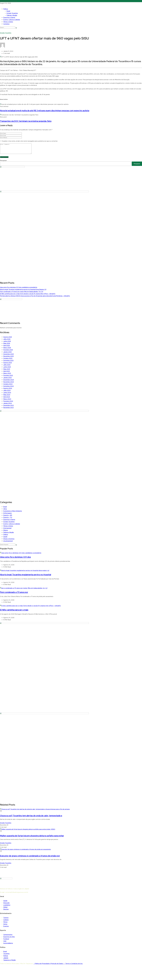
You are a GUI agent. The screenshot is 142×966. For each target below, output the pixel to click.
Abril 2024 (6, 397)
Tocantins (6, 953)
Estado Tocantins (12, 13)
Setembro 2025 (8, 360)
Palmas (5, 956)
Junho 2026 (7, 341)
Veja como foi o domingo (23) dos (15, 557)
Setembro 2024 (8, 386)
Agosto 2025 (7, 362)
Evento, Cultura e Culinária (11, 19)
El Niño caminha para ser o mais (14, 610)
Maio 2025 (6, 369)
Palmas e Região (12, 15)
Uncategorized (8, 541)
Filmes (5, 922)
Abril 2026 (6, 345)
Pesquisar (3, 160)
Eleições (6, 909)
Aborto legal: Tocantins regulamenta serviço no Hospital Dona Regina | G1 (23, 289)
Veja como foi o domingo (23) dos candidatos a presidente (18, 287)
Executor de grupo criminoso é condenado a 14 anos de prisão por (30, 855)
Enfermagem (7, 513)
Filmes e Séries (8, 22)
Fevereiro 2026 (8, 350)
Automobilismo (8, 943)
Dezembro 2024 (8, 380)
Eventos (6, 926)
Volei (4, 941)
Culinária (5, 920)
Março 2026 (7, 347)
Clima (5, 509)
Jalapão (5, 958)
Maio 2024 (6, 395)
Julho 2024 (7, 390)
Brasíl (8, 11)
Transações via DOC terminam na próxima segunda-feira (25, 121)
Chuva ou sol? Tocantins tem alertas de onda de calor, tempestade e (31, 815)
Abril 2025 (6, 371)
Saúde (5, 537)
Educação (6, 903)
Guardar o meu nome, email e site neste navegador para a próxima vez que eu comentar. (30, 141)
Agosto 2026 (7, 337)
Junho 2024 (7, 392)
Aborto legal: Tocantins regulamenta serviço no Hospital (25, 574)
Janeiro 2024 (7, 403)
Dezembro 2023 (8, 405)
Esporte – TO (7, 517)
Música (5, 530)
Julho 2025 (6, 365)
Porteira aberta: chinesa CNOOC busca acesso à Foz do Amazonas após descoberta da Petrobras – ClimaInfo (35, 296)
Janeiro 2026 (7, 352)
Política (5, 9)
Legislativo (6, 905)
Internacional (7, 528)
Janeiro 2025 (7, 377)
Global (5, 907)
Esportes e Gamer (9, 17)
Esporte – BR (7, 515)
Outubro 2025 (7, 358)
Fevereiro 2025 (8, 375)
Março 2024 (7, 399)
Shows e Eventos (8, 539)
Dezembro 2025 (8, 354)
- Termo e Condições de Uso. (73, 963)
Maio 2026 (6, 343)
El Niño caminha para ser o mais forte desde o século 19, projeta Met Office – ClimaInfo (27, 294)
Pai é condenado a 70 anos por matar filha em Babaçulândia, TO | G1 (21, 291)
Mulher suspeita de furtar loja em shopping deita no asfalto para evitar (32, 835)
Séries (5, 924)
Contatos (6, 24)
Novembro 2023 (8, 407)
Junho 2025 (7, 367)
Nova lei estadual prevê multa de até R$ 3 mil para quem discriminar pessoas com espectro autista (44, 110)
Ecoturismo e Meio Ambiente (12, 511)
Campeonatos (7, 934)
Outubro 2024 (7, 384)
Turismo (5, 918)
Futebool (6, 939)
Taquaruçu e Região (9, 960)
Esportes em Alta (9, 937)
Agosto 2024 (7, 388)
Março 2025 (7, 373)
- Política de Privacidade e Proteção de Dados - (49, 963)
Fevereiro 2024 (8, 401)
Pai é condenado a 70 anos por (14, 592)
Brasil (5, 951)
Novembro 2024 (8, 382)
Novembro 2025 (8, 356)
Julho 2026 (6, 339)
